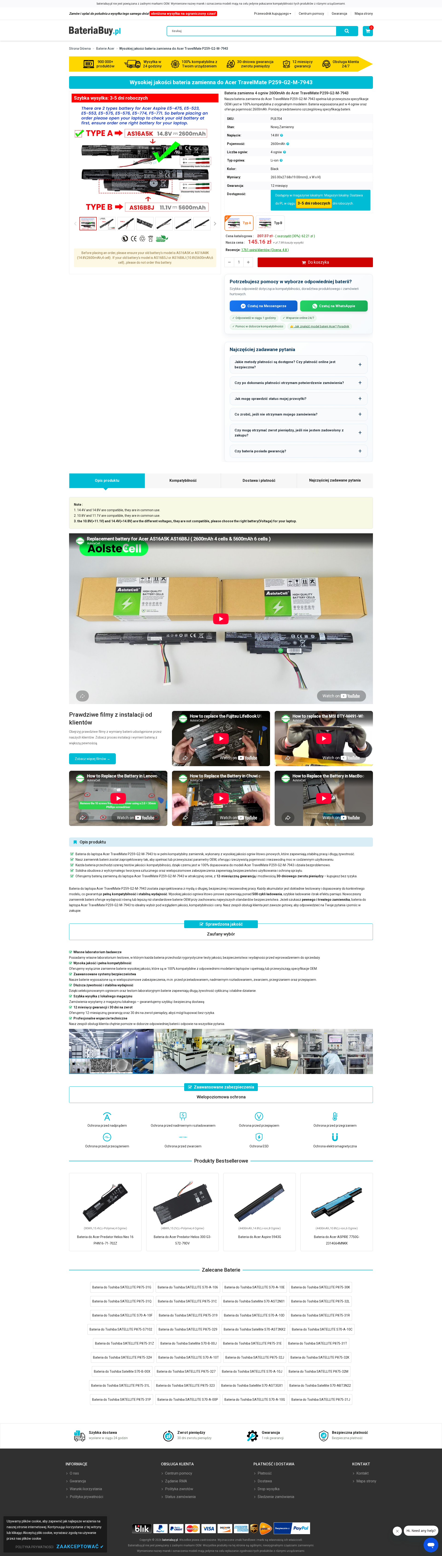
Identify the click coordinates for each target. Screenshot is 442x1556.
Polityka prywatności (86, 1497)
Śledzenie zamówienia (275, 1497)
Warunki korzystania (85, 1489)
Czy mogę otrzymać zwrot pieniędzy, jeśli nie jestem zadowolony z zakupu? (289, 433)
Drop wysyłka (268, 1489)
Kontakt (362, 1473)
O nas (74, 1473)
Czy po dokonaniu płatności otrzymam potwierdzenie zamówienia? (289, 383)
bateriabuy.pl (170, 1540)
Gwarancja (339, 13)
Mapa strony (364, 13)
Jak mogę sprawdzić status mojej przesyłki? (270, 399)
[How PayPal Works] (292, 1528)
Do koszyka (318, 262)
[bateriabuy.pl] (95, 30)
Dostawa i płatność (259, 480)
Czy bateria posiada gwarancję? (260, 451)
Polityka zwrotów (178, 1489)
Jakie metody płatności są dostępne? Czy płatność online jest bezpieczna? (285, 364)
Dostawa (264, 1481)
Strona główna (80, 48)
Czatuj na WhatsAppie (337, 306)
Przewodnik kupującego (271, 13)
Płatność (264, 1473)
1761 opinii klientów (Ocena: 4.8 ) (265, 250)
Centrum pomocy (311, 13)
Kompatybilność (183, 480)
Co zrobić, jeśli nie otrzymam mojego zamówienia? (276, 414)
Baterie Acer (105, 48)
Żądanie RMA (175, 1481)
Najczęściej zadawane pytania (335, 480)
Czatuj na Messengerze (266, 306)
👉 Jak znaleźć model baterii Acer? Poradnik (319, 326)
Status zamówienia (180, 1497)
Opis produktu (107, 480)
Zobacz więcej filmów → (92, 759)
